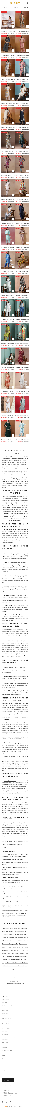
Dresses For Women (7, 937)
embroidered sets (8, 640)
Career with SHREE (6, 1053)
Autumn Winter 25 (6, 1021)
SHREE (5, 471)
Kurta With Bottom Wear (19, 937)
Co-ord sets (5, 529)
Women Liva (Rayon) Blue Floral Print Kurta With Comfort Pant (22, 440)
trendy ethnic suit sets (10, 781)
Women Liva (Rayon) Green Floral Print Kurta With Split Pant (8, 440)
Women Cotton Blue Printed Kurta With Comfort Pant (8, 271)
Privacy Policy (5, 1039)
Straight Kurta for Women (19, 956)
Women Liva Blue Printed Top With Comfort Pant (22, 319)
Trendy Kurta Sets (13, 944)
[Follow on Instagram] (6, 1102)
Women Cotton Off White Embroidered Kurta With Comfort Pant (22, 103)
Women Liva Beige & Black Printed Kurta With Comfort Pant (22, 295)
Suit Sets (14, 931)
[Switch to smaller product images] (27, 7)
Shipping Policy (5, 1034)
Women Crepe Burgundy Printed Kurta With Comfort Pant (22, 368)
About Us (4, 1045)
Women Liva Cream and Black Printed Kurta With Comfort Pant (8, 368)
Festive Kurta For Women (14, 950)
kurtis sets (20, 841)
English (21, 1106)
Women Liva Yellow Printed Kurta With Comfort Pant (22, 344)
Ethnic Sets (4, 1002)
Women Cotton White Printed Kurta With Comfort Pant (8, 223)
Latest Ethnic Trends (18, 947)
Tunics (3, 1015)
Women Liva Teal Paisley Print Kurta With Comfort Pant (22, 151)
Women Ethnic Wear (8, 928)
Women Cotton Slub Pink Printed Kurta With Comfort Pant (22, 55)
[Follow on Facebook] (2, 1102)
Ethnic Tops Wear (18, 928)
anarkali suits (5, 844)
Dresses (4, 1008)
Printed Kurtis (9, 953)
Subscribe (7, 1080)
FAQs (3, 1061)
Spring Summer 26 (6, 1018)
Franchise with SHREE (7, 1050)
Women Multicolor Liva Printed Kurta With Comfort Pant (22, 199)
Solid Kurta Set (9, 962)
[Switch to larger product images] (25, 7)
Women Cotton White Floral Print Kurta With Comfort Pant (7, 416)
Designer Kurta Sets (7, 947)
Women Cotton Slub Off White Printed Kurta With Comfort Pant (7, 79)
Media (3, 1055)
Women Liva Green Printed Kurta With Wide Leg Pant (8, 344)
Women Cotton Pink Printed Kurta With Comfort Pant (22, 79)
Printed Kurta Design (18, 953)
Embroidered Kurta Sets (9, 959)
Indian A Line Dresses (17, 940)
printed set (10, 600)
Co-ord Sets (5, 1010)
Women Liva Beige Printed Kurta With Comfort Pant (7, 175)
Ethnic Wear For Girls (23, 931)
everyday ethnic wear (11, 824)
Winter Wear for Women (9, 966)
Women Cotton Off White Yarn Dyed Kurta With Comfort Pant (22, 392)
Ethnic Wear (9, 931)
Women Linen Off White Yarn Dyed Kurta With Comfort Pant (8, 319)
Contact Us (4, 1047)
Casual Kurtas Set (12, 934)
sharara (4, 856)
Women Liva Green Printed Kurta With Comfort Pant (22, 175)
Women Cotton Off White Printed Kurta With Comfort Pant (8, 31)
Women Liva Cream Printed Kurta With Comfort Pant (8, 295)
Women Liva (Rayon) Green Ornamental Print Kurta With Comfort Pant (22, 416)
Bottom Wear (5, 1013)
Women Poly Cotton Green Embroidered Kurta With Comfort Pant (8, 247)
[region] (15, 981)
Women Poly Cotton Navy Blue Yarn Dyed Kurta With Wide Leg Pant (22, 223)
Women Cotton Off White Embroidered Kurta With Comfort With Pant (7, 127)
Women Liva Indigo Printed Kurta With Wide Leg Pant (22, 127)
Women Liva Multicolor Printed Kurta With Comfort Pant (22, 31)
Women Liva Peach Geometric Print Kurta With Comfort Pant (8, 392)
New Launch (17, 969)
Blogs (3, 1058)
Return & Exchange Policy (8, 1037)
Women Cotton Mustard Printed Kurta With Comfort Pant (22, 271)
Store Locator (5, 1042)
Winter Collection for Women (20, 962)
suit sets (26, 841)
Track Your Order (6, 1031)
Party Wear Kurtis (21, 934)
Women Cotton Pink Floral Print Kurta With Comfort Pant (22, 247)
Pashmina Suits (20, 966)
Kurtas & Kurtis (5, 999)
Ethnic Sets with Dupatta (8, 1005)
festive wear (13, 844)
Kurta (5, 934)
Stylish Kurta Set (23, 944)
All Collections (5, 1023)
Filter (6, 7)
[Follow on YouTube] (11, 1102)
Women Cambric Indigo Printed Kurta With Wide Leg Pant (8, 55)
